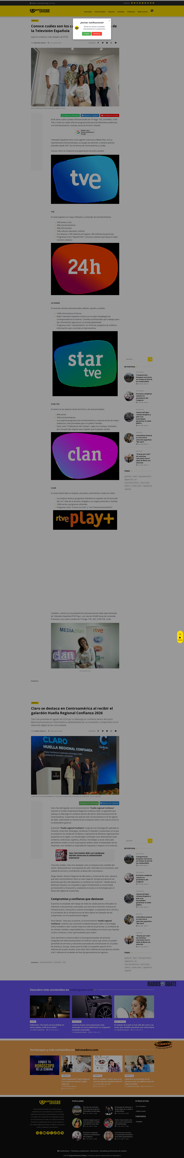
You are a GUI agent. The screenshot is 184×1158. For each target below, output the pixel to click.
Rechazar (96, 34)
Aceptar (86, 34)
